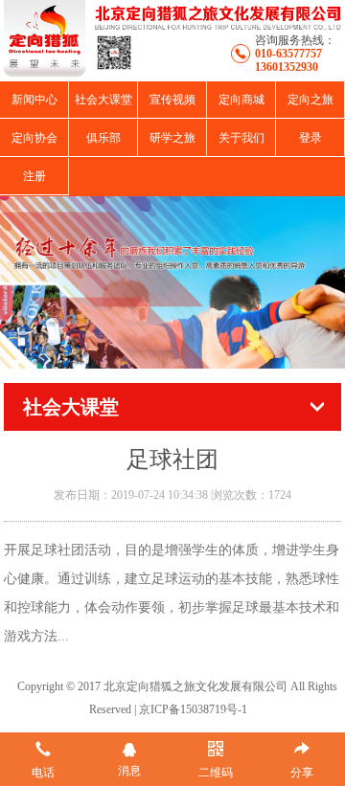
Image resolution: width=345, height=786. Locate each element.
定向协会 (35, 138)
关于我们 (241, 138)
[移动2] (172, 282)
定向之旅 (311, 99)
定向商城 (241, 99)
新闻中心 (35, 99)
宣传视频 (173, 99)
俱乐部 (103, 138)
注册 (34, 176)
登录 (310, 138)
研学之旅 (173, 138)
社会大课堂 (103, 99)
